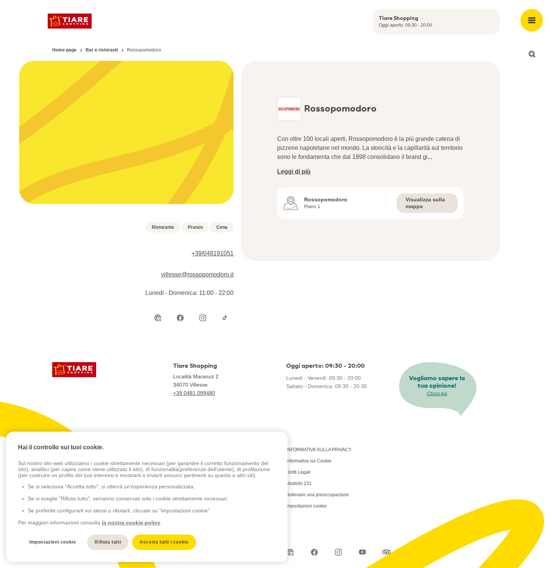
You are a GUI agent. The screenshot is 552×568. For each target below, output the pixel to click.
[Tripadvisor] (386, 552)
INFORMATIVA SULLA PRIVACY (318, 449)
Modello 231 (299, 483)
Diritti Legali (298, 472)
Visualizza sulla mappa (425, 202)
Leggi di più (294, 171)
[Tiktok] (225, 318)
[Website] (157, 318)
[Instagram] (203, 318)
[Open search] (531, 54)
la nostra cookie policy (131, 523)
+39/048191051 (213, 253)
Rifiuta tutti (108, 542)
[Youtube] (362, 552)
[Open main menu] (531, 20)
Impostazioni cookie (306, 506)
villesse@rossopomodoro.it (197, 274)
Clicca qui (437, 393)
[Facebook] (180, 318)
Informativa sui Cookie (309, 461)
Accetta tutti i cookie (164, 542)
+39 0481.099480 (194, 393)
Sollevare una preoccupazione (317, 494)
